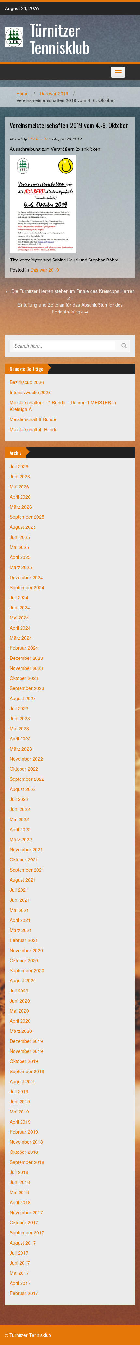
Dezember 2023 (26, 658)
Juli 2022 (19, 799)
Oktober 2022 (24, 769)
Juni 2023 (20, 718)
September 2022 (27, 779)
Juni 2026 (20, 476)
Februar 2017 (24, 1293)
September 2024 (27, 587)
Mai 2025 (19, 547)
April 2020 (20, 1021)
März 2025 (21, 567)
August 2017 (23, 1242)
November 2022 (26, 758)
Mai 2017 (19, 1273)
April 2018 (20, 1202)
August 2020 (23, 980)
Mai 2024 (19, 617)
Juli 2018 (19, 1172)
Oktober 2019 (24, 1061)
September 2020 (27, 970)
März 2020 (21, 1031)
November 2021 (26, 849)
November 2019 (26, 1051)
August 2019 (23, 1081)
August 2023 (23, 698)
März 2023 (21, 748)
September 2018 (27, 1162)
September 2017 (27, 1232)
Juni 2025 (20, 537)
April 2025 (20, 557)
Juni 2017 (20, 1262)
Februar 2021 (24, 940)
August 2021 (23, 879)
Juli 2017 (19, 1252)
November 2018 (26, 1142)
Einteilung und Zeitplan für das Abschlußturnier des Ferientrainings (70, 308)
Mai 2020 (19, 1010)
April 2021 (20, 920)
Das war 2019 (54, 93)
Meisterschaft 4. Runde (34, 429)
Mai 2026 (19, 486)
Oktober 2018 (24, 1152)
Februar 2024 (24, 648)
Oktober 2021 (24, 859)
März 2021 (21, 930)
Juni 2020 (20, 1000)
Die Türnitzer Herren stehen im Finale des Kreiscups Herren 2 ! (70, 294)
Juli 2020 (19, 990)
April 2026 (20, 496)
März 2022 (21, 839)
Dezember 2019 (26, 1041)
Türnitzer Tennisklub (59, 38)
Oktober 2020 (24, 960)
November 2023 (26, 668)
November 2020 (26, 950)
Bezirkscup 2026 (27, 382)
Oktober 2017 (24, 1222)
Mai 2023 (19, 728)
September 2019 (27, 1071)
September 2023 (27, 688)
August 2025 (23, 527)
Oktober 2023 (24, 678)
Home (22, 93)
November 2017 (26, 1212)
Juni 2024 (20, 607)
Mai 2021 (19, 910)
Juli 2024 (19, 597)
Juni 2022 (20, 809)
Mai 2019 (19, 1111)
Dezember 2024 (26, 577)
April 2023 (20, 738)
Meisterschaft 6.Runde (33, 419)
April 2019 (20, 1121)
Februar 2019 (24, 1131)
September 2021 (27, 869)
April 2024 (20, 627)
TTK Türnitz (37, 139)
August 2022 (23, 789)
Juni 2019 (20, 1101)
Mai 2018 (19, 1192)
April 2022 (20, 829)
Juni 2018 (20, 1182)
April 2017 (20, 1283)
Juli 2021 (19, 889)
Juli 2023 (19, 708)
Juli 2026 (19, 466)
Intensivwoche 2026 (30, 392)
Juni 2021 (20, 900)
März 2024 (21, 637)
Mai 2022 (19, 819)
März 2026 (21, 506)
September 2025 (27, 516)
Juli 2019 (19, 1091)
